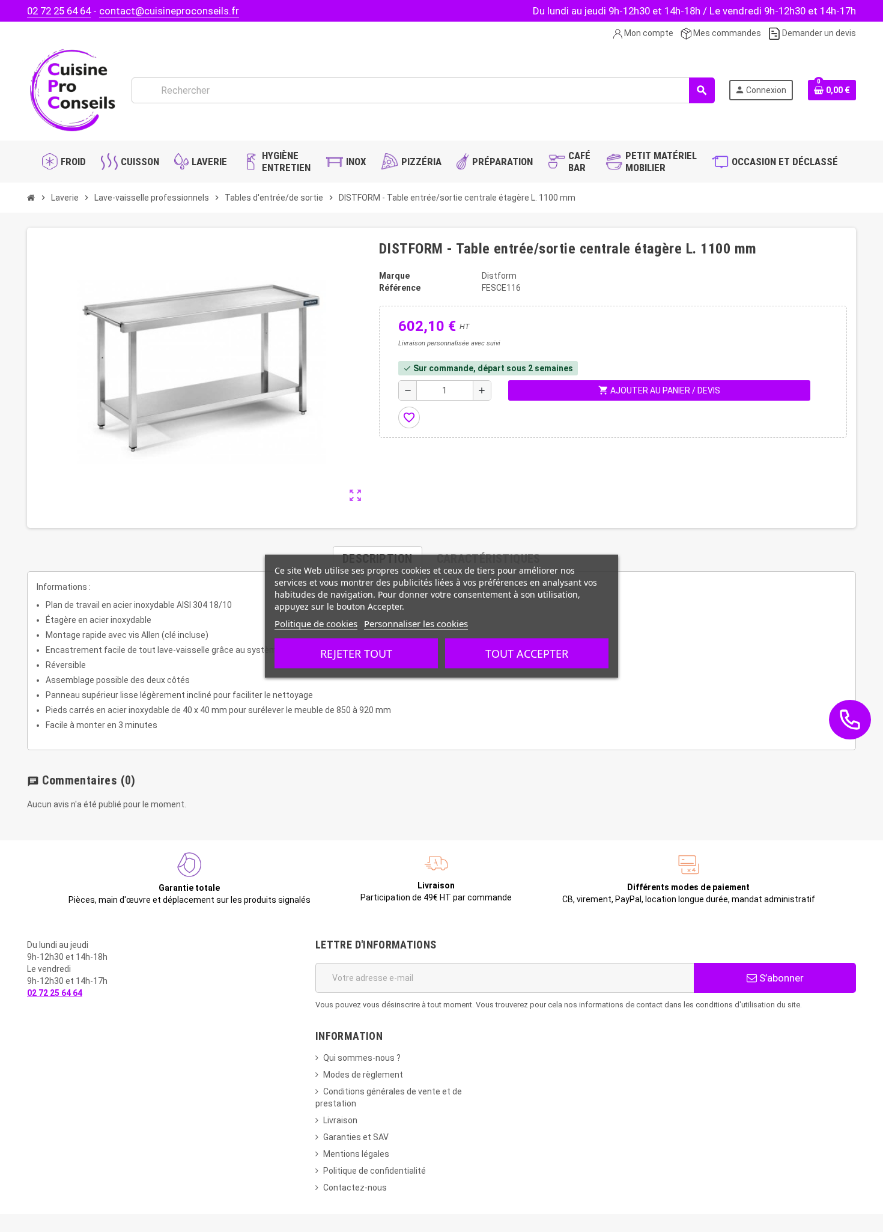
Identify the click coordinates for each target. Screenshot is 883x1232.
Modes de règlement (363, 1074)
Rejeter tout (356, 653)
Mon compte (647, 33)
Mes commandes (726, 33)
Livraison (340, 1120)
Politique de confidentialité (374, 1171)
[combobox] (423, 90)
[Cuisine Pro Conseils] (72, 89)
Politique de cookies (316, 623)
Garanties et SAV (356, 1137)
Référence (399, 288)
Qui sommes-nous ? (362, 1058)
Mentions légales (356, 1154)
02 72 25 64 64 (59, 11)
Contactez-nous (355, 1187)
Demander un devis (818, 33)
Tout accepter (526, 653)
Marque (394, 276)
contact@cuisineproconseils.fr (169, 11)
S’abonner (780, 978)
